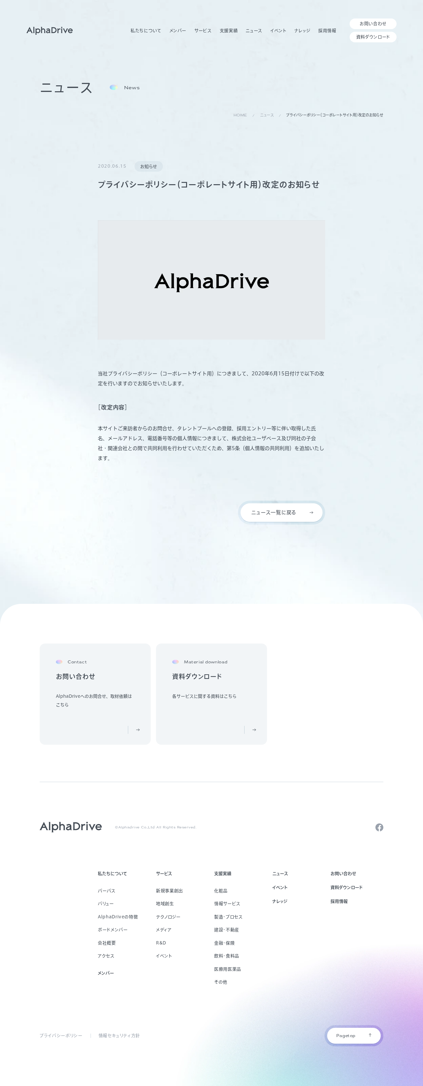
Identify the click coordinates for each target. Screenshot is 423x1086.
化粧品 (221, 891)
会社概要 (107, 943)
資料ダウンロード (346, 887)
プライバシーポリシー (61, 1035)
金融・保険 (224, 943)
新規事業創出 (169, 891)
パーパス (107, 891)
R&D (161, 943)
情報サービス (227, 903)
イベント (164, 956)
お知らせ (149, 166)
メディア (164, 930)
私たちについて (112, 873)
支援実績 (222, 873)
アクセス (106, 956)
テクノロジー (168, 917)
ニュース (280, 873)
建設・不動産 (226, 930)
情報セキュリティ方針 (119, 1035)
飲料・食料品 (226, 956)
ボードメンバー (113, 930)
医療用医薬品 (227, 969)
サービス (164, 873)
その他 (220, 982)
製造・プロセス (228, 917)
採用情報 (339, 901)
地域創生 (165, 903)
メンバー (106, 973)
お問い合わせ (343, 873)
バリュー (106, 903)
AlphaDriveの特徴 (118, 917)
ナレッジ (280, 901)
